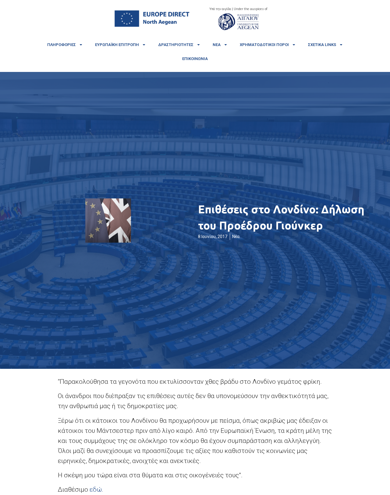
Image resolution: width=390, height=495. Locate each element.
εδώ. (96, 489)
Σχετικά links (322, 44)
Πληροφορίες (61, 44)
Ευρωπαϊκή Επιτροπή (117, 44)
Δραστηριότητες (175, 44)
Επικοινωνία (195, 58)
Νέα (217, 44)
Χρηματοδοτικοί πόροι (264, 44)
